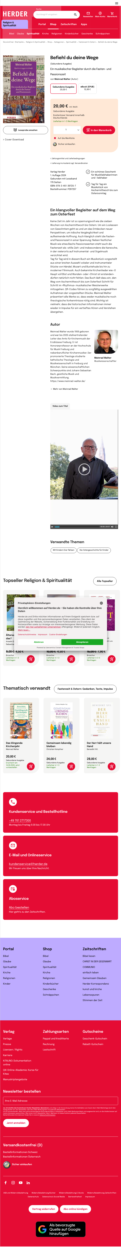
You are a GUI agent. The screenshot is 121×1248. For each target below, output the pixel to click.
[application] (84, 469)
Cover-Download (14, 139)
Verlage (7, 1038)
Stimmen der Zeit (92, 1000)
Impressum (90, 1197)
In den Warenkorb (101, 130)
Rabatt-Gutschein (93, 1044)
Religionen (56, 34)
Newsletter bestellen (22, 1091)
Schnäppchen (103, 34)
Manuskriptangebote (15, 1079)
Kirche (45, 34)
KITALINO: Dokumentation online (17, 1063)
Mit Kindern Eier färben (63, 550)
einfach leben (91, 972)
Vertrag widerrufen (43, 1209)
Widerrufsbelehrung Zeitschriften (101, 1193)
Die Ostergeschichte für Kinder (94, 550)
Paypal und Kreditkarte (56, 1038)
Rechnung (49, 1044)
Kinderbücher (72, 34)
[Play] (52, 527)
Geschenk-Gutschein (95, 1038)
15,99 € (87, 88)
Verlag (8, 1032)
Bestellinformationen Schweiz (20, 1152)
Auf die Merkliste (66, 138)
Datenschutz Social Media (53, 1197)
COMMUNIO (89, 967)
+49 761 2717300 (20, 820)
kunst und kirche (92, 989)
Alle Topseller (105, 581)
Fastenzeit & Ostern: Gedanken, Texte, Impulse (85, 689)
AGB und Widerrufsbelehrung (15, 1193)
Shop (53, 24)
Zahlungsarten (56, 1032)
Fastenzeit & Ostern (87, 42)
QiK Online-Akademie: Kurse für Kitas (20, 1072)
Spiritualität (33, 34)
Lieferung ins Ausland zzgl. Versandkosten (70, 163)
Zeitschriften (69, 24)
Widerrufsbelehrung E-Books (71, 1193)
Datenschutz (33, 1197)
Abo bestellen (19, 907)
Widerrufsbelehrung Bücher (43, 1193)
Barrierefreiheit (75, 1197)
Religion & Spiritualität (35, 42)
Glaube (20, 34)
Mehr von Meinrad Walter (65, 389)
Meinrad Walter (62, 79)
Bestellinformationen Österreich (22, 1157)
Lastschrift (49, 1050)
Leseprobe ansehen (27, 130)
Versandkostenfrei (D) (22, 1145)
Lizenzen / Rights (12, 1050)
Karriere (7, 1055)
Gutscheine (93, 1032)
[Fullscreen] (116, 527)
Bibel (11, 34)
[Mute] (112, 527)
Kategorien (59, 42)
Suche (38, 9)
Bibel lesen (89, 956)
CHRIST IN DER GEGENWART (97, 961)
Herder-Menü (118, 3)
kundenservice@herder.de (28, 864)
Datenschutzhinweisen (47, 1115)
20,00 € (63, 88)
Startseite (19, 42)
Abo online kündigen (75, 1209)
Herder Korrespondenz (96, 984)
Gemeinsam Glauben (94, 978)
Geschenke (87, 34)
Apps (84, 24)
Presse (7, 1044)
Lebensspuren (91, 995)
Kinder (6, 984)
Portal (42, 24)
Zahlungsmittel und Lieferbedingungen (68, 159)
